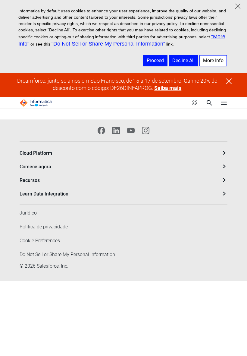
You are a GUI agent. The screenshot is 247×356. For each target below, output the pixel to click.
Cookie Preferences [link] (40, 240)
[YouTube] (131, 130)
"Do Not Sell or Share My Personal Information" (108, 44)
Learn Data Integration (44, 194)
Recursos (30, 180)
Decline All (183, 60)
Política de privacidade (44, 227)
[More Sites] (195, 102)
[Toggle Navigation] (223, 102)
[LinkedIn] (116, 130)
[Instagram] (145, 130)
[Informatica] (36, 103)
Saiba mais (167, 88)
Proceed (155, 60)
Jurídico (28, 213)
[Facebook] (101, 130)
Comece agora (35, 167)
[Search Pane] (209, 102)
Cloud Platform (36, 153)
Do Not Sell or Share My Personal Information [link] (67, 254)
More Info (213, 60)
